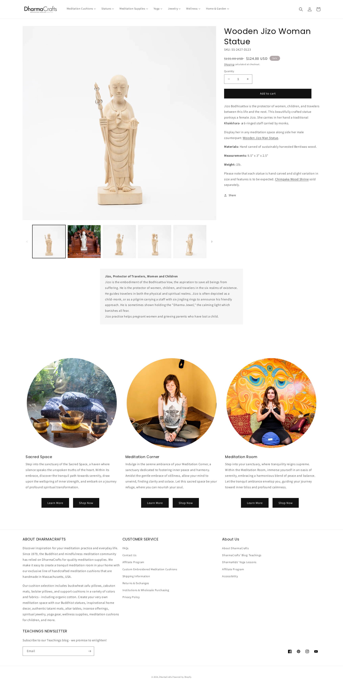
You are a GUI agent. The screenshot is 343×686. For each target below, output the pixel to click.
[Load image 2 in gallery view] (84, 241)
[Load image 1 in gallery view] (49, 241)
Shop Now (86, 503)
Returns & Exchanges (135, 583)
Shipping (229, 64)
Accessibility (230, 576)
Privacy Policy (131, 597)
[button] (301, 9)
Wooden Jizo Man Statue (260, 138)
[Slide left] (27, 241)
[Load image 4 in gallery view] (154, 241)
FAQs (125, 548)
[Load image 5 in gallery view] (189, 241)
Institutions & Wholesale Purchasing (145, 590)
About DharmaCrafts (235, 548)
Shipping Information (136, 576)
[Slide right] (211, 241)
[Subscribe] (89, 651)
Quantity (229, 71)
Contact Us (129, 555)
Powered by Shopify (182, 677)
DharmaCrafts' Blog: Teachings (241, 555)
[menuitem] (81, 9)
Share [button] (232, 195)
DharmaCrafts (165, 677)
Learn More (55, 503)
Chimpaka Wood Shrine (292, 179)
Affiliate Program (133, 562)
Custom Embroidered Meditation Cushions (149, 569)
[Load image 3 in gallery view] (119, 241)
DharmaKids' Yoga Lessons (239, 562)
